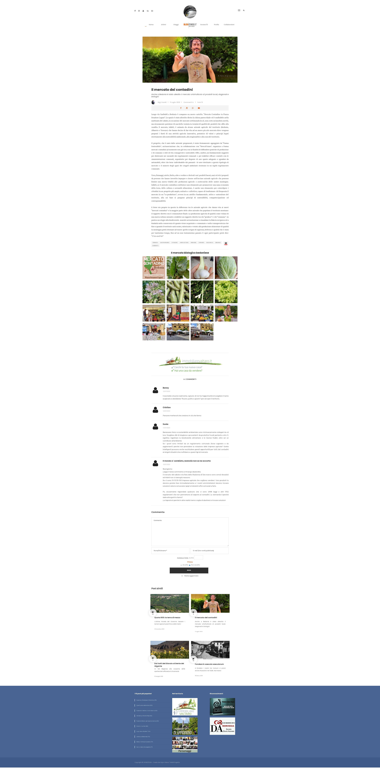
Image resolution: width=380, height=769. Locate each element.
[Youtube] (143, 11)
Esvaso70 (204, 25)
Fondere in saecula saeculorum (209, 664)
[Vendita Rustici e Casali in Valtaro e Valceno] (185, 708)
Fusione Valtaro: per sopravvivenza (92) (147, 721)
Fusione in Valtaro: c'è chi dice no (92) (146, 710)
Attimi (163, 25)
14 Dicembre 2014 (159, 629)
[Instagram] (139, 11)
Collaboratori (229, 25)
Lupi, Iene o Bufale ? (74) (143, 731)
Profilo (216, 25)
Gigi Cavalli (162, 102)
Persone (193, 242)
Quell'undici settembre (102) (144, 705)
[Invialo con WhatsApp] (193, 108)
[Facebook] (135, 11)
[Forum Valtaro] (148, 11)
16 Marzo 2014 (199, 675)
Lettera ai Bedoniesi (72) (143, 736)
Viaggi (176, 25)
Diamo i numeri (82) (142, 726)
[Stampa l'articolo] (225, 243)
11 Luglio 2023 (175, 102)
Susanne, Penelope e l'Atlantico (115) (146, 700)
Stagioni (175, 242)
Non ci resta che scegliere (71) (144, 747)
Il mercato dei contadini (206, 617)
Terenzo (155, 242)
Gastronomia (164, 242)
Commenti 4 (189, 102)
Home (151, 25)
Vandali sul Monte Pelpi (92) (144, 715)
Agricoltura (184, 242)
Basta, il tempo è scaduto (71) (144, 741)
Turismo (201, 242)
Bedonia (218, 242)
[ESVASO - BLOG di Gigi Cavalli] (190, 25)
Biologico (210, 242)
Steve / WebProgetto (172, 762)
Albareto (155, 245)
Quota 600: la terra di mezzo (167, 617)
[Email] (152, 11)
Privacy (190, 562)
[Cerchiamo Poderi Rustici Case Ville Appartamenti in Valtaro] (190, 364)
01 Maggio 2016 (158, 676)
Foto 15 (200, 102)
